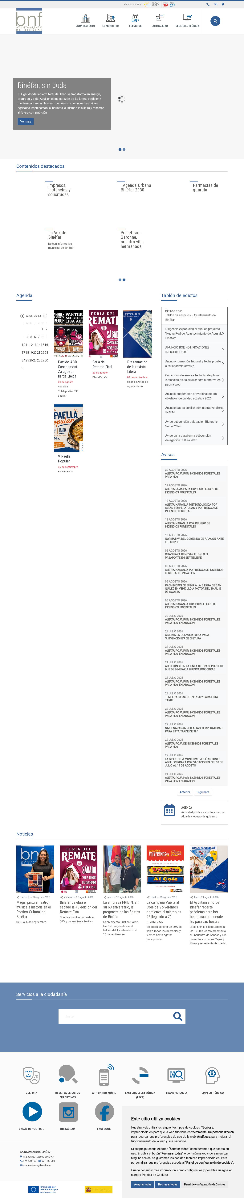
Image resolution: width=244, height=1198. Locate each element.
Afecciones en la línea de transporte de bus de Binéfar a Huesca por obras (194, 668)
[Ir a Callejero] (223, 4)
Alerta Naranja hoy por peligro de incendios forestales (190, 606)
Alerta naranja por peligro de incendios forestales (187, 525)
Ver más (25, 121)
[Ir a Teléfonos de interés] (207, 4)
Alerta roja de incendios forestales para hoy (191, 745)
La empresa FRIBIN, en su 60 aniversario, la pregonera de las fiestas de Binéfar (121, 909)
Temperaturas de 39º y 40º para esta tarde (191, 698)
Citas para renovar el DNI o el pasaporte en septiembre (187, 556)
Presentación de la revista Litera (137, 367)
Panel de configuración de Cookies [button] (204, 1184)
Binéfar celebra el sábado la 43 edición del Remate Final (78, 907)
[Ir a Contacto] (215, 4)
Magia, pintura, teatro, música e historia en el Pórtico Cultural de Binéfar (33, 909)
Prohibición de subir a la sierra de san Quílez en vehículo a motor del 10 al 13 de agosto (193, 589)
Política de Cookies (155, 1175)
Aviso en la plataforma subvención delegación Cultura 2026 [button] (188, 438)
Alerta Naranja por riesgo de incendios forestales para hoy (194, 571)
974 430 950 (48, 1160)
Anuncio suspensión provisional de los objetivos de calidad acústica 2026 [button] (191, 396)
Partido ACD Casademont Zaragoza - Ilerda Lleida (67, 369)
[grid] (34, 347)
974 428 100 (29, 1160)
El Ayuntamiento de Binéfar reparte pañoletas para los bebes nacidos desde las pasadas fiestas (206, 912)
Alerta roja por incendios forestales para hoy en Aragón (192, 621)
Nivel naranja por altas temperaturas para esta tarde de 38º (193, 730)
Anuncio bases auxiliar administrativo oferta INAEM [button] (194, 410)
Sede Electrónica (187, 26)
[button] (22, 316)
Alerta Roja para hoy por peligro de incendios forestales (191, 490)
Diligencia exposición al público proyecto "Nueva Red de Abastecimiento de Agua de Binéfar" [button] (193, 333)
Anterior (185, 792)
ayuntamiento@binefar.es (36, 1165)
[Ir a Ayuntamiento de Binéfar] (29, 21)
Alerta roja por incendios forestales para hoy (192, 475)
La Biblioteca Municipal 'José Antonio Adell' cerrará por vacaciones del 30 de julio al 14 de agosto (194, 762)
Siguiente (203, 792)
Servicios (135, 26)
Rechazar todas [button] (167, 1184)
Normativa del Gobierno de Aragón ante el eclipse (194, 540)
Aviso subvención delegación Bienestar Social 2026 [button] (191, 424)
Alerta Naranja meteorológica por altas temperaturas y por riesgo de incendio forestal (191, 508)
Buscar (215, 21)
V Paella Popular (64, 458)
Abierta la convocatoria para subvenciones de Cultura (187, 636)
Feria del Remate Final (102, 364)
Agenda (186, 807)
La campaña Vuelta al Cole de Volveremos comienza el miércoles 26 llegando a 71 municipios (164, 912)
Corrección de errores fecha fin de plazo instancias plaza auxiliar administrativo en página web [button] (193, 380)
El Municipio (110, 26)
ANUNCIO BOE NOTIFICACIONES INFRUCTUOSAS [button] (187, 350)
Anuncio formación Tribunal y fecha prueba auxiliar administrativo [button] (193, 364)
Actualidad (160, 26)
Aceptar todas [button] (142, 1184)
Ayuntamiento (85, 26)
